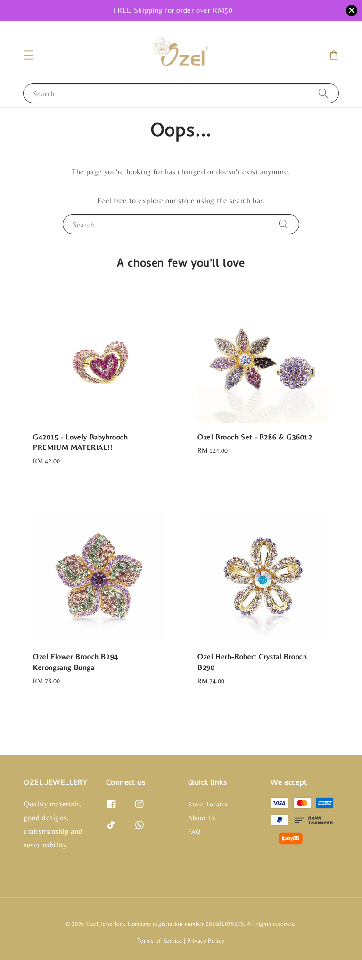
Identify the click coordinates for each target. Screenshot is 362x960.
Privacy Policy (206, 940)
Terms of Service (159, 940)
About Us (201, 818)
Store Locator (208, 804)
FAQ (194, 831)
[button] (28, 55)
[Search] (323, 93)
